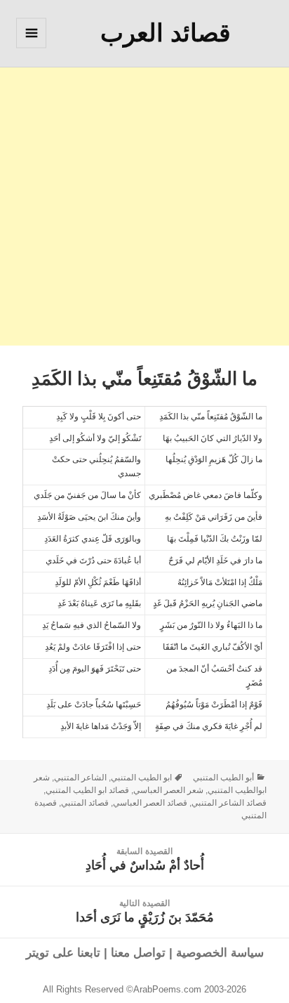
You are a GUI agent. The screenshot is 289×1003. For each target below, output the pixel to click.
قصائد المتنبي (85, 803)
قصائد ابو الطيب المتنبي (87, 790)
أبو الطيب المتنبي (223, 777)
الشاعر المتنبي (80, 777)
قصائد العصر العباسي (150, 803)
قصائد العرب (165, 32)
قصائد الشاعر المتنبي (229, 803)
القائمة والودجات (31, 47)
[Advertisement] (144, 201)
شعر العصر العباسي (168, 790)
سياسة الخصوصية (220, 952)
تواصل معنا (138, 952)
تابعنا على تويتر (63, 952)
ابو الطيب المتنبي (141, 777)
